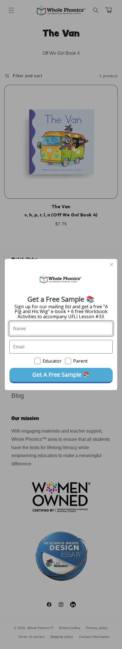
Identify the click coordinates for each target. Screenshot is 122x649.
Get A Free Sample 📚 (61, 374)
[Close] (111, 264)
